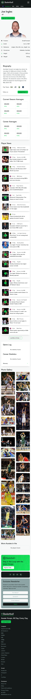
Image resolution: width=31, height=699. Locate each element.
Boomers (3, 646)
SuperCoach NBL (5, 628)
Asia (2, 664)
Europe (3, 661)
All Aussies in (4, 631)
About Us (3, 683)
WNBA (3, 635)
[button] (15, 363)
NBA (2, 633)
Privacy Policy (5, 690)
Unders (3, 657)
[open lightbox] (8, 383)
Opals (2, 648)
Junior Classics (5, 653)
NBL (2, 637)
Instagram (4, 672)
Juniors (3, 650)
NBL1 (2, 642)
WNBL (2, 639)
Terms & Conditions (6, 688)
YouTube (3, 677)
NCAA (2, 659)
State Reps (4, 655)
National (3, 644)
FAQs (2, 686)
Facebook (3, 670)
